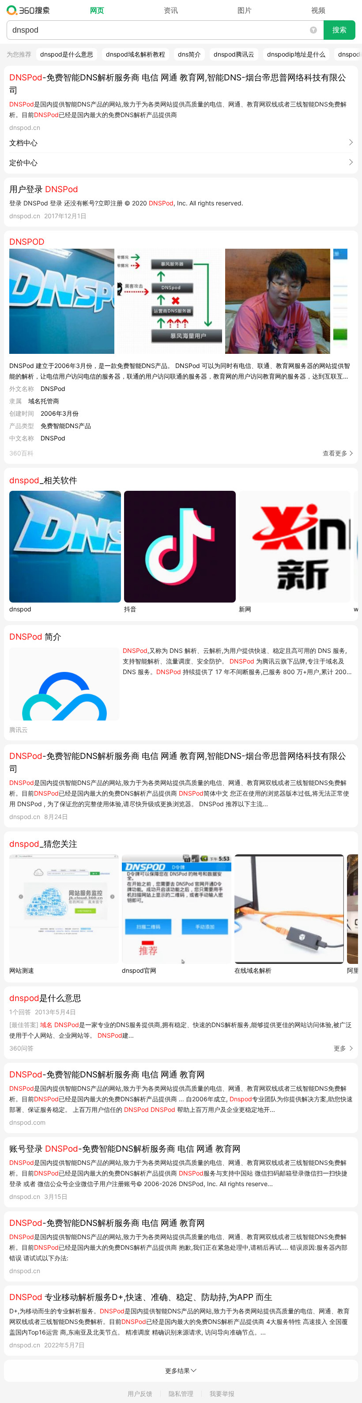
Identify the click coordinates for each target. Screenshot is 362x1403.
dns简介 (189, 54)
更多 (340, 1048)
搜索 (339, 30)
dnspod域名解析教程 (135, 54)
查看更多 (335, 453)
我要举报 (222, 1393)
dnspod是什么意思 (66, 54)
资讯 (171, 10)
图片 (245, 10)
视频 (318, 10)
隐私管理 (181, 1393)
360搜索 (30, 10)
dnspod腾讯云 (234, 54)
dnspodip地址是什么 (296, 54)
